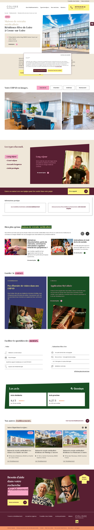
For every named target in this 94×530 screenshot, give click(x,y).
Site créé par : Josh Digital (74, 528)
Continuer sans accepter (65, 54)
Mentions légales (11, 528)
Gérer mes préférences (40, 70)
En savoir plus (41, 173)
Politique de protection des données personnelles (27, 528)
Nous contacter (85, 1)
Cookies (41, 528)
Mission (70, 516)
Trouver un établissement (14, 516)
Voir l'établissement (13, 461)
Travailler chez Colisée (73, 1)
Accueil (6, 13)
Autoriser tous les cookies (55, 70)
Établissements (13, 13)
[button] (92, 24)
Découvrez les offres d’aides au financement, (69, 207)
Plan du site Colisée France (61, 528)
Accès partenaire (60, 516)
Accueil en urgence (30, 516)
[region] (47, 63)
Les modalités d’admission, (25, 207)
